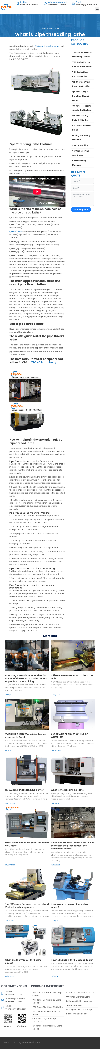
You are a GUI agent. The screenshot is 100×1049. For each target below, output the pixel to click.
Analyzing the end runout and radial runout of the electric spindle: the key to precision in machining (26, 678)
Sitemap (38, 1042)
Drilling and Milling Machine (81, 137)
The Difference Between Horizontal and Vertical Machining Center (27, 906)
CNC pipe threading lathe (47, 46)
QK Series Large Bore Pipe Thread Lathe (80, 96)
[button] (97, 9)
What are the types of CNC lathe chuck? (23, 961)
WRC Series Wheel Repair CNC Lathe (81, 84)
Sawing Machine (80, 145)
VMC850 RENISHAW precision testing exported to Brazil (25, 735)
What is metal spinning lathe (67, 789)
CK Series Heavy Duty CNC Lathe (80, 117)
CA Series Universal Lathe (81, 127)
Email (78, 2)
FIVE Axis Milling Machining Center (24, 789)
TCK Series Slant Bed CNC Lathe (80, 74)
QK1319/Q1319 (15, 231)
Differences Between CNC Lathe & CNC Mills (72, 677)
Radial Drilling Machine (79, 162)
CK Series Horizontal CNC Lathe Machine (82, 108)
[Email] (73, 3)
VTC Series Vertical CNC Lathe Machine (81, 64)
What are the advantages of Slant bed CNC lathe (27, 844)
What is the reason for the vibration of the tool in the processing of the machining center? (72, 845)
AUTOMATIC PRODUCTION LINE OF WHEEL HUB (69, 735)
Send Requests (81, 209)
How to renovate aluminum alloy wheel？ (69, 906)
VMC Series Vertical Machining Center (82, 54)
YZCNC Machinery (43, 362)
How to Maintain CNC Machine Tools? (72, 959)
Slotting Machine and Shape (80, 153)
